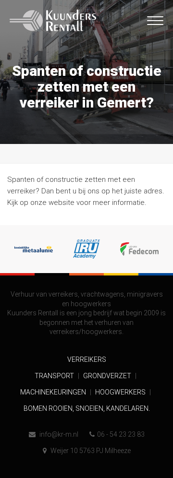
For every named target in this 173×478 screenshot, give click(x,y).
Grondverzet (108, 376)
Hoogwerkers (121, 392)
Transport (55, 376)
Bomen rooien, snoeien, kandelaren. (87, 408)
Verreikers (86, 359)
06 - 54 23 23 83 (121, 434)
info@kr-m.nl (58, 434)
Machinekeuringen (53, 392)
